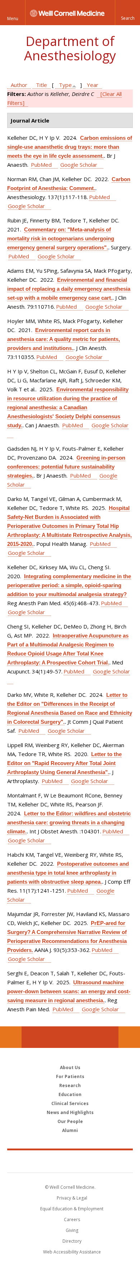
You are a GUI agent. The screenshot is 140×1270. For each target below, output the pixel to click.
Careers (72, 1219)
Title (41, 84)
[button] (127, 12)
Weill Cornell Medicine (70, 1161)
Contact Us (129, 1037)
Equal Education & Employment (71, 1209)
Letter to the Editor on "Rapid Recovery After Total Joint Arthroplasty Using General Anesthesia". (64, 763)
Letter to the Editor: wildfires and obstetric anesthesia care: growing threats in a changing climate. (69, 822)
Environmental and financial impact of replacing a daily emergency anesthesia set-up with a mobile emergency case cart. (68, 289)
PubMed (41, 164)
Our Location (11, 1037)
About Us (70, 1067)
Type (65, 84)
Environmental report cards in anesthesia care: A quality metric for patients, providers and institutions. (63, 339)
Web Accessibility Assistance (72, 1252)
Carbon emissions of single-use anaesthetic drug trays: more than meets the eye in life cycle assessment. (69, 147)
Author (19, 84)
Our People (70, 1121)
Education (70, 1094)
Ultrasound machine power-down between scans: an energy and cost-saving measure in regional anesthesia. (68, 991)
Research (70, 1085)
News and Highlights (70, 1112)
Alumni (70, 1130)
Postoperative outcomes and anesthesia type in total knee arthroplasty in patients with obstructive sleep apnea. (68, 873)
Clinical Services (70, 1103)
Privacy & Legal (72, 1198)
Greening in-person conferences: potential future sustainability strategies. (66, 467)
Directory (71, 1241)
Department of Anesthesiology (70, 48)
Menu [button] (12, 18)
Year (92, 84)
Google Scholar (78, 164)
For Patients (70, 1076)
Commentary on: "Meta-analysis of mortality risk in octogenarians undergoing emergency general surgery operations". (60, 238)
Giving (72, 1230)
